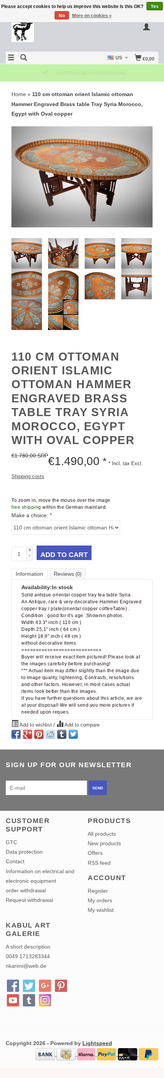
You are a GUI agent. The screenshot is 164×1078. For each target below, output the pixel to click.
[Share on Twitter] (73, 734)
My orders (100, 900)
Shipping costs (27, 476)
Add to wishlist (35, 725)
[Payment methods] (45, 1054)
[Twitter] (29, 986)
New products (104, 843)
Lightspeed (97, 1043)
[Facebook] (13, 986)
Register (98, 891)
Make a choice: (31, 515)
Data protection (24, 852)
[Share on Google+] (27, 734)
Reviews (67, 574)
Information (29, 574)
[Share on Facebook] (16, 734)
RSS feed (99, 863)
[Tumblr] (29, 1000)
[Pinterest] (61, 986)
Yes (155, 6)
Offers (95, 853)
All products (102, 834)
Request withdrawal (29, 900)
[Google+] (45, 986)
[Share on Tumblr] (61, 734)
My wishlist (101, 910)
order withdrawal (26, 890)
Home (18, 94)
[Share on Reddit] (50, 734)
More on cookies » (92, 15)
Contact (15, 861)
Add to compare (81, 725)
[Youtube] (13, 1000)
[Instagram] (45, 1000)
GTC (11, 842)
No (62, 15)
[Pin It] (38, 734)
